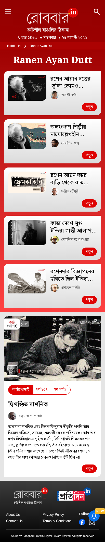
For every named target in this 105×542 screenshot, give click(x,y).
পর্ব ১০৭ (41, 389)
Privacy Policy (53, 515)
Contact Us (14, 521)
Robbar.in (14, 46)
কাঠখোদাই (20, 389)
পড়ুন (89, 107)
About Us (13, 515)
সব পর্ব (58, 389)
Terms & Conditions (57, 521)
